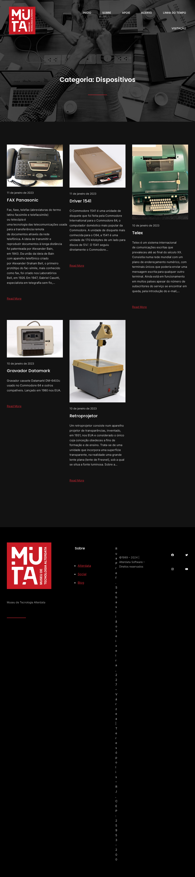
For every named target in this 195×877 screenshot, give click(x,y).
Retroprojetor (84, 416)
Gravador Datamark (28, 371)
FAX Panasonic (22, 200)
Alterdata (84, 566)
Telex (137, 233)
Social (82, 574)
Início (87, 12)
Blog (81, 582)
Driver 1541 (80, 201)
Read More (14, 298)
